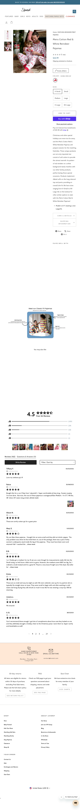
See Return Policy (15, 695)
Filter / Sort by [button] (47, 462)
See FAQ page (40, 692)
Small (66, 91)
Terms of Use (45, 743)
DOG (41, 16)
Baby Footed (8, 724)
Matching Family (9, 736)
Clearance (7, 743)
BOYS (28, 16)
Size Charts (65, 689)
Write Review (21, 462)
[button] (59, 55)
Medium (57, 98)
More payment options (64, 124)
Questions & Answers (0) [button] (26, 457)
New (5, 721)
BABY (17, 16)
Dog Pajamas (8, 739)
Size (55, 87)
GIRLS (22, 16)
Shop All (6, 747)
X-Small (57, 91)
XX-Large (67, 105)
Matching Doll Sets (9, 732)
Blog (42, 728)
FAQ (5, 763)
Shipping (55, 61)
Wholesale (44, 739)
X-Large (57, 105)
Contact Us (7, 759)
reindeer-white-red (55, 80)
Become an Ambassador (48, 732)
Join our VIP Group (46, 724)
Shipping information (64, 222)
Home (55, 32)
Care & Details (64, 215)
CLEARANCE (70, 16)
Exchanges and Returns (11, 767)
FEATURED (9, 16)
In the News (44, 736)
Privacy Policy (45, 747)
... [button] (30, 544)
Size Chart (7, 774)
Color (62, 76)
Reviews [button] (10, 457)
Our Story (44, 721)
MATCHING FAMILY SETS (54, 16)
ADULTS (35, 16)
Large (66, 98)
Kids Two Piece (8, 728)
